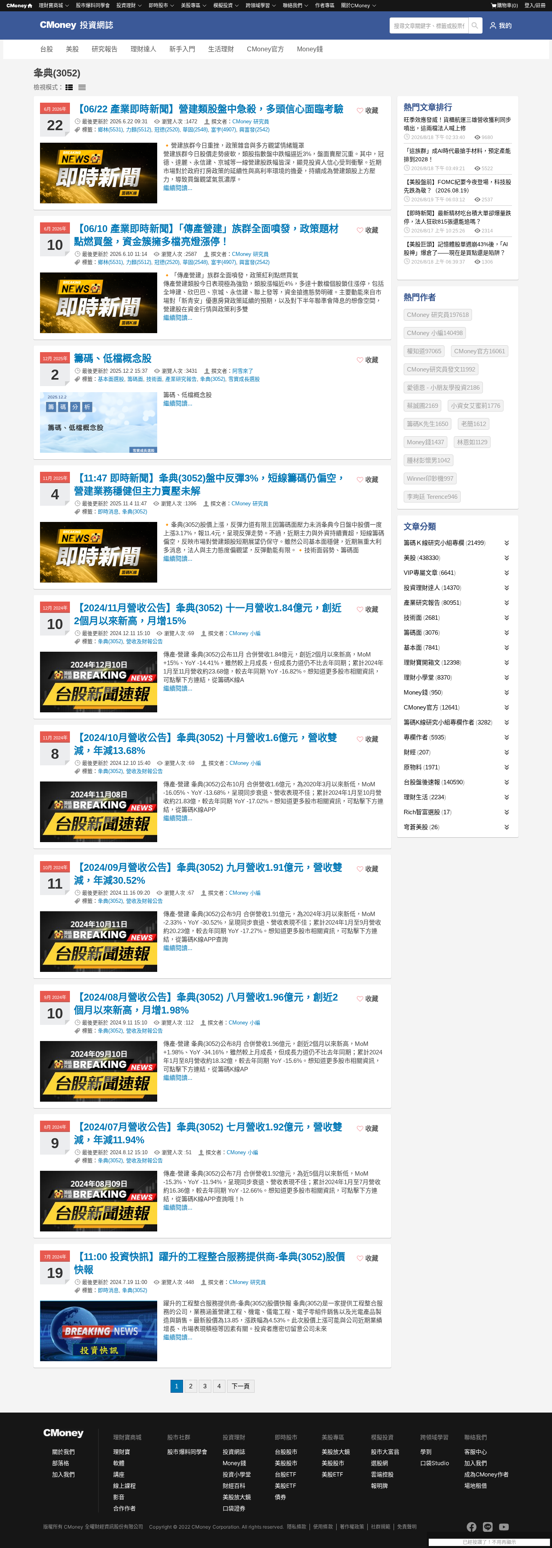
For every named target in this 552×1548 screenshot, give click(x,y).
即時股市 (158, 5)
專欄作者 (424, 737)
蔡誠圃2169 (422, 405)
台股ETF (285, 1474)
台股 (46, 49)
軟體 (118, 1462)
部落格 (60, 1462)
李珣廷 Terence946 (432, 496)
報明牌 (379, 1485)
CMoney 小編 (245, 633)
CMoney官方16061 (479, 351)
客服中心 (475, 1451)
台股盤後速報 (433, 782)
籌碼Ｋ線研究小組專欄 (444, 542)
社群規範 (380, 1527)
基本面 (421, 647)
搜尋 (476, 25)
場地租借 (475, 1485)
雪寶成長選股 (244, 379)
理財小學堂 (427, 677)
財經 (416, 752)
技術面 (154, 379)
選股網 (379, 1462)
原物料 (421, 767)
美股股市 (286, 1462)
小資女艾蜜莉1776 (475, 405)
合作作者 (124, 1508)
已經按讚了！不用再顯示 (489, 1542)
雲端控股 (382, 1474)
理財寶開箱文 (431, 662)
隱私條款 (296, 1527)
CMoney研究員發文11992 (441, 369)
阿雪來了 (242, 371)
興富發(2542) (254, 130)
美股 (72, 49)
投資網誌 (234, 1451)
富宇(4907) (223, 130)
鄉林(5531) (110, 130)
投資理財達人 (431, 587)
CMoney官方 (265, 49)
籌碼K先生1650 (427, 423)
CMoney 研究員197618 (438, 314)
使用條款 (323, 1527)
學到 (426, 1451)
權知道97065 (424, 351)
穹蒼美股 (421, 827)
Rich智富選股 (427, 812)
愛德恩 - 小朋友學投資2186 (443, 387)
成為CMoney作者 (486, 1474)
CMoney (16, 5)
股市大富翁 (385, 1451)
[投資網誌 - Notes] (80, 25)
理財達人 (143, 49)
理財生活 (424, 797)
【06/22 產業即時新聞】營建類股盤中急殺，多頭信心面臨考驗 (209, 108)
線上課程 (124, 1485)
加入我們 (63, 1474)
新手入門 (182, 49)
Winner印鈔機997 (430, 478)
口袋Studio (434, 1462)
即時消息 (108, 512)
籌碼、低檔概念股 (113, 358)
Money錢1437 (425, 442)
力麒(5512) (138, 130)
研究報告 (105, 49)
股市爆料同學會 (93, 5)
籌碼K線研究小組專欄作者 (447, 722)
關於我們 (63, 1451)
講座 (118, 1474)
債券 (280, 1496)
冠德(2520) (166, 130)
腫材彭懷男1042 (428, 460)
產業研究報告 (181, 379)
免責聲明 (407, 1527)
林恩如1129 (472, 442)
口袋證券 (234, 1508)
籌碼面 (135, 379)
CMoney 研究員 (250, 121)
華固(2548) (195, 130)
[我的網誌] (500, 25)
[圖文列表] (69, 88)
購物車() (507, 5)
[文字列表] (82, 88)
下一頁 (241, 1386)
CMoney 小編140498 (435, 332)
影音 (118, 1496)
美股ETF (285, 1485)
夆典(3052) (212, 379)
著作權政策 (352, 1527)
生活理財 (221, 49)
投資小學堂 (237, 1474)
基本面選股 (111, 379)
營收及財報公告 (144, 641)
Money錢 (310, 49)
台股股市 (286, 1451)
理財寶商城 (51, 5)
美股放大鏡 (237, 1496)
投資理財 (126, 5)
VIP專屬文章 (429, 572)
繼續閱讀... (177, 187)
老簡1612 (473, 423)
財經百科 (234, 1485)
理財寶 (121, 1451)
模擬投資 (223, 5)
